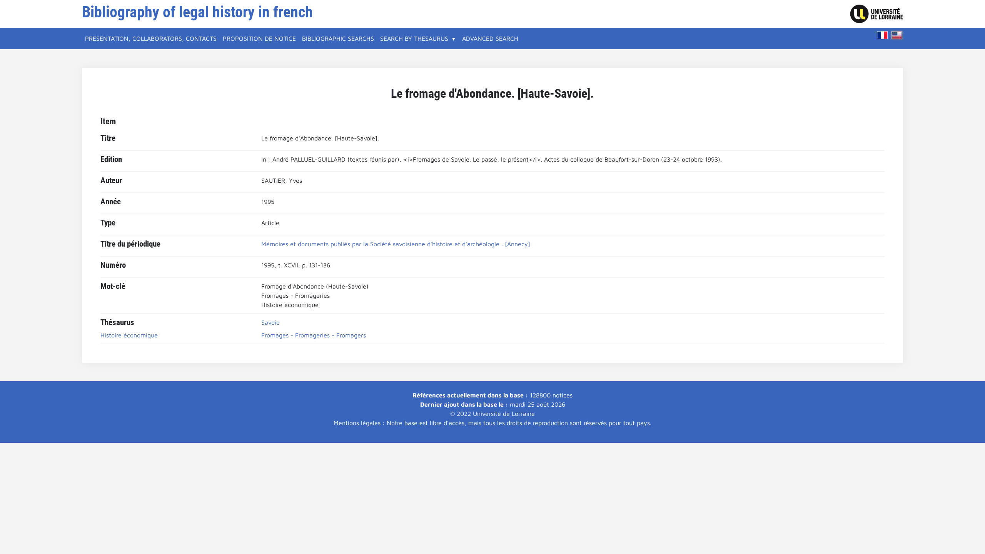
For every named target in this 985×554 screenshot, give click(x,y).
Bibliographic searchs (338, 38)
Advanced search (490, 38)
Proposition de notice (259, 38)
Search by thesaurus (414, 38)
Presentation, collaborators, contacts (151, 38)
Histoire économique (129, 335)
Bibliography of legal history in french (197, 12)
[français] (882, 35)
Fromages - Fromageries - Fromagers (313, 335)
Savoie (270, 322)
